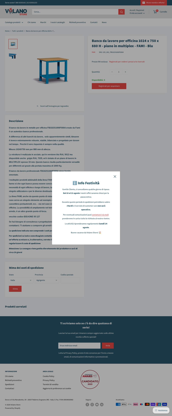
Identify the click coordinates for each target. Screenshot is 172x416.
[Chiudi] (115, 176)
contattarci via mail (100, 214)
